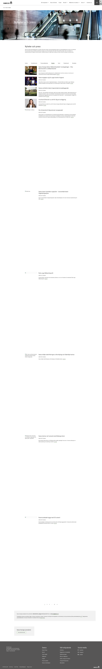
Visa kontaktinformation (21, 632)
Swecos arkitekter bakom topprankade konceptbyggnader (54, 88)
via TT (81, 616)
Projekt (60, 2)
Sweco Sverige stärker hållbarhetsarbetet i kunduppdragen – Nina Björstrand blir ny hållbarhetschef (56, 67)
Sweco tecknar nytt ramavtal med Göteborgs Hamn (52, 436)
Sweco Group (42, 617)
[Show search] (100, 4)
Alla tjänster (62, 662)
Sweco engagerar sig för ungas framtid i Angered (51, 77)
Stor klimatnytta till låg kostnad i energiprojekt (51, 110)
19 (54, 604)
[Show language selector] (100, 1)
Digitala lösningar (63, 654)
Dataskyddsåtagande (22, 666)
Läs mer (58, 74)
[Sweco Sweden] (7, 2)
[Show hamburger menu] (96, 2)
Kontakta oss (89, 2)
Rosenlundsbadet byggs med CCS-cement (49, 517)
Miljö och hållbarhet (63, 656)
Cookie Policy (16, 666)
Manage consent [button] (29, 666)
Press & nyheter (45, 660)
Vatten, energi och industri (65, 658)
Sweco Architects (53, 2)
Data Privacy (11, 666)
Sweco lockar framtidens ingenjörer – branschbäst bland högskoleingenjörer (53, 192)
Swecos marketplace (46, 662)
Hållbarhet (44, 656)
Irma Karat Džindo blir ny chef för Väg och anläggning (52, 99)
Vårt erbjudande (44, 2)
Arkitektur (62, 650)
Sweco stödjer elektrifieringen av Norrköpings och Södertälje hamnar (57, 354)
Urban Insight (44, 654)
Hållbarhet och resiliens (73, 2)
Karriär (82, 2)
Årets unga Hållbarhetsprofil (46, 273)
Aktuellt (64, 2)
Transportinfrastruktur (64, 660)
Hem (4, 7)
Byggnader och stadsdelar (65, 652)
